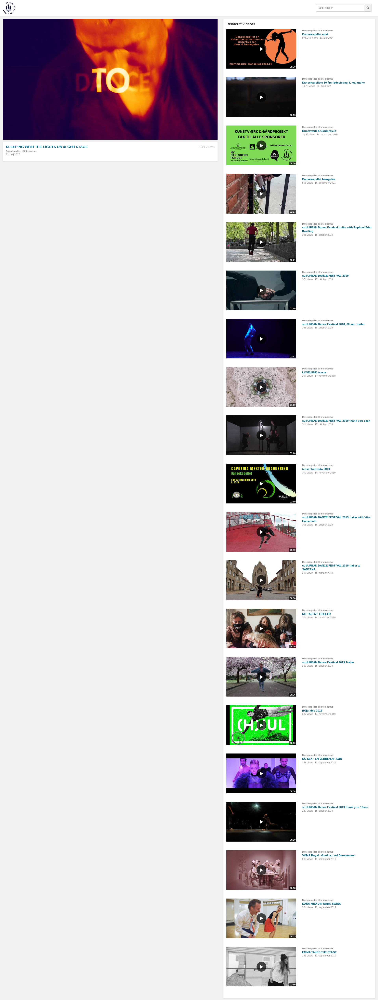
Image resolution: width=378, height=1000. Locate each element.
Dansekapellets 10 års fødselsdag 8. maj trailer (333, 82)
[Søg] (368, 8)
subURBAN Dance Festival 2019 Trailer (328, 662)
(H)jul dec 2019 (312, 710)
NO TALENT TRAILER (316, 614)
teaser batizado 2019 (316, 469)
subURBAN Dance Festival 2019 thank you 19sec (335, 807)
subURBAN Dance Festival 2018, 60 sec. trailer (333, 324)
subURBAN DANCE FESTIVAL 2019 (325, 275)
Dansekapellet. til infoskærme (21, 151)
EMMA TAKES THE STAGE (319, 952)
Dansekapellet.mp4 (315, 34)
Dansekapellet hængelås (318, 179)
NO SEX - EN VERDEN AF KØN (322, 758)
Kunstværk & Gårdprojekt (319, 130)
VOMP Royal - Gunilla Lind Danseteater (328, 855)
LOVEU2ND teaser (314, 372)
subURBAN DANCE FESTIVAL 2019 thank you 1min (336, 420)
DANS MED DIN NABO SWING (321, 903)
